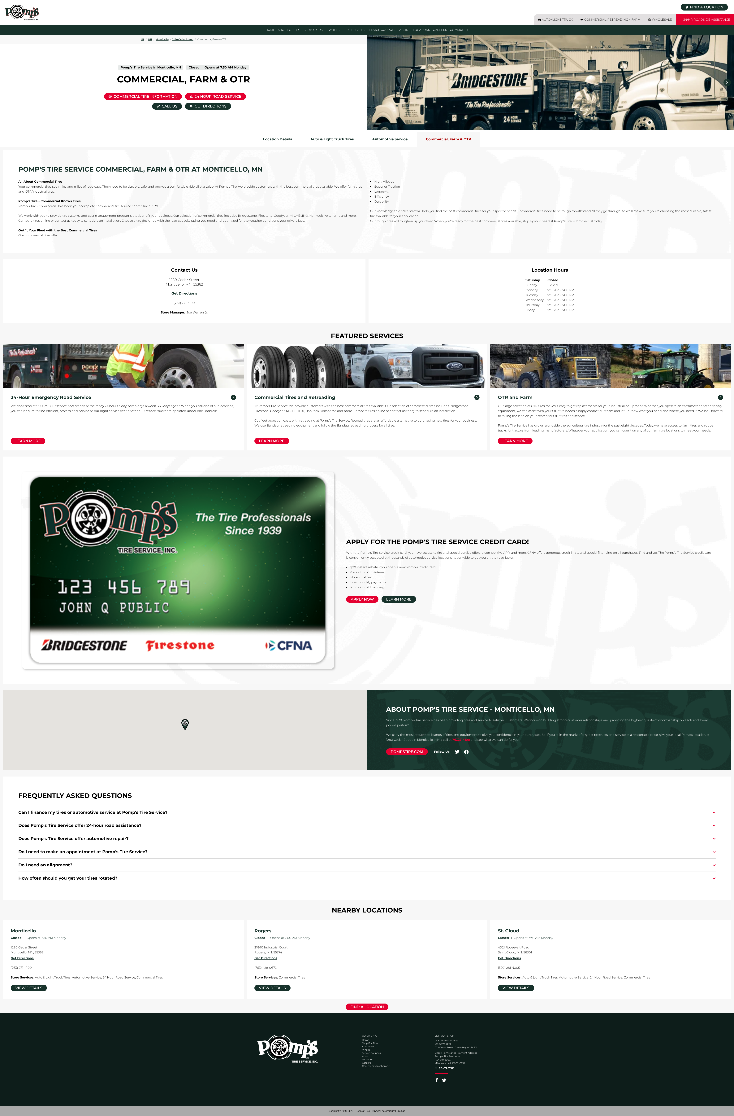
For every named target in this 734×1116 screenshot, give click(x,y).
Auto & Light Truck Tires (332, 139)
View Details (28, 988)
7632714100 (461, 740)
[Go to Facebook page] (437, 1081)
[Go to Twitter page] (444, 1081)
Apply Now (362, 599)
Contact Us (446, 1068)
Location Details (277, 139)
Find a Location (367, 1007)
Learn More (28, 441)
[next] (727, 82)
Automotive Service (390, 139)
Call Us (169, 106)
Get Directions (206, 105)
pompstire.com (407, 752)
